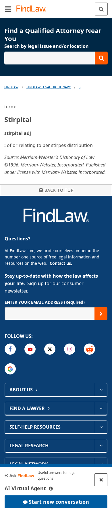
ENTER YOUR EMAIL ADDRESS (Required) (45, 302)
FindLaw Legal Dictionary (48, 87)
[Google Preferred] (10, 368)
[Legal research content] (101, 445)
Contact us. (61, 263)
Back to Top (59, 190)
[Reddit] (89, 349)
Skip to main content (56, 6)
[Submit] (100, 313)
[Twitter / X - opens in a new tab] (49, 349)
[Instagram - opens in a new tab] (69, 349)
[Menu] (8, 9)
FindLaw (11, 87)
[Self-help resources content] (101, 427)
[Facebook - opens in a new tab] (10, 349)
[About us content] (101, 389)
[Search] (101, 9)
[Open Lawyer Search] (56, 58)
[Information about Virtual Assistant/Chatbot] (51, 488)
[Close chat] (100, 479)
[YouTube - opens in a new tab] (30, 349)
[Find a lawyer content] (101, 408)
